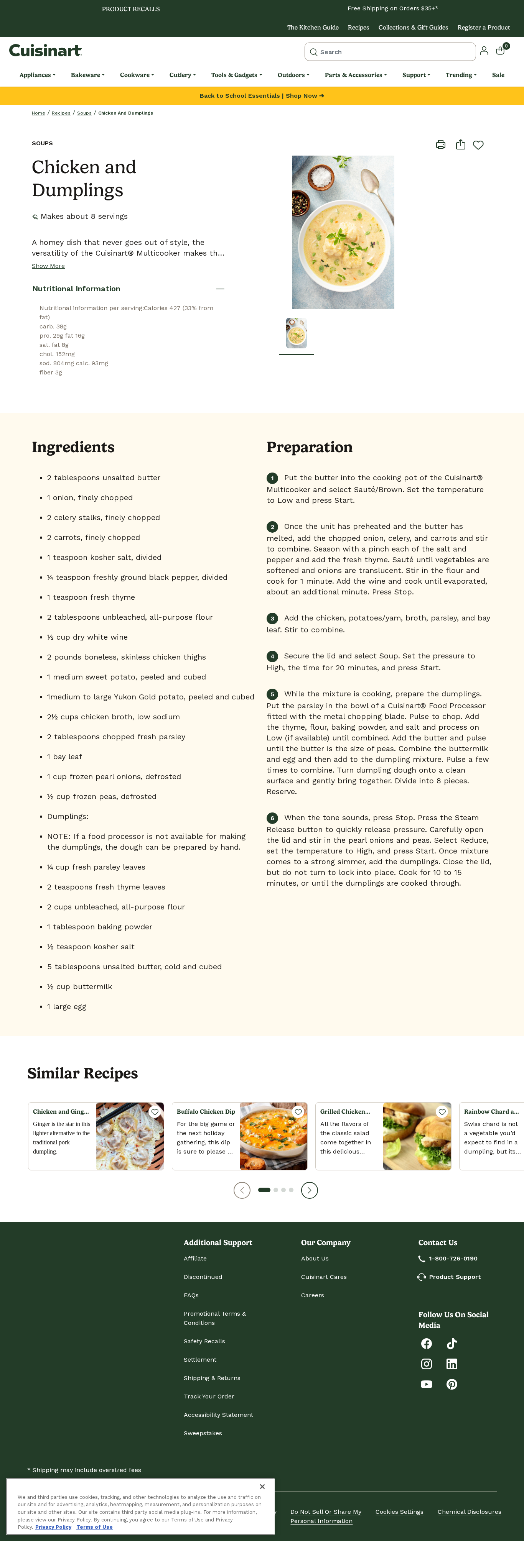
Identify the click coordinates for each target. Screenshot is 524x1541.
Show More (48, 265)
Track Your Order (209, 1396)
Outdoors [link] (291, 75)
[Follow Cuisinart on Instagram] (426, 1363)
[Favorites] (154, 1112)
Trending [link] (459, 75)
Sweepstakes (203, 1433)
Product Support (455, 1276)
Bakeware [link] (85, 75)
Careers (312, 1295)
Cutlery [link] (180, 75)
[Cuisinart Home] (45, 50)
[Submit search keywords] (314, 52)
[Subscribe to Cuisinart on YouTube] (426, 1383)
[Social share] (460, 144)
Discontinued (203, 1276)
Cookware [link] (135, 75)
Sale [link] (498, 75)
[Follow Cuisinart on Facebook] (426, 1343)
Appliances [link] (35, 75)
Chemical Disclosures (469, 1511)
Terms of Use (94, 1527)
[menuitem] (37, 75)
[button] (242, 1190)
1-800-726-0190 (453, 1258)
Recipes (358, 27)
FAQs (191, 1295)
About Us (315, 1258)
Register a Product (484, 27)
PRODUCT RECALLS (131, 9)
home (38, 113)
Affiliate (195, 1258)
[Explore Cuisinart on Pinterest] (452, 1383)
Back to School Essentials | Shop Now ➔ (262, 95)
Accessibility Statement (218, 1414)
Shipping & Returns (212, 1378)
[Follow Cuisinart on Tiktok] (452, 1343)
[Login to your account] (484, 50)
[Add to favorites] (478, 145)
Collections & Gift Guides (413, 27)
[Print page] (440, 144)
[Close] (262, 1486)
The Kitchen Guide (313, 27)
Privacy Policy (53, 1527)
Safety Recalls (204, 1341)
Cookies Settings (399, 1511)
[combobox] (390, 52)
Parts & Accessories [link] (353, 75)
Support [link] (414, 75)
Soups (84, 113)
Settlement (200, 1359)
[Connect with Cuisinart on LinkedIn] (452, 1363)
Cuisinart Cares (324, 1276)
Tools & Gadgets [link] (234, 75)
